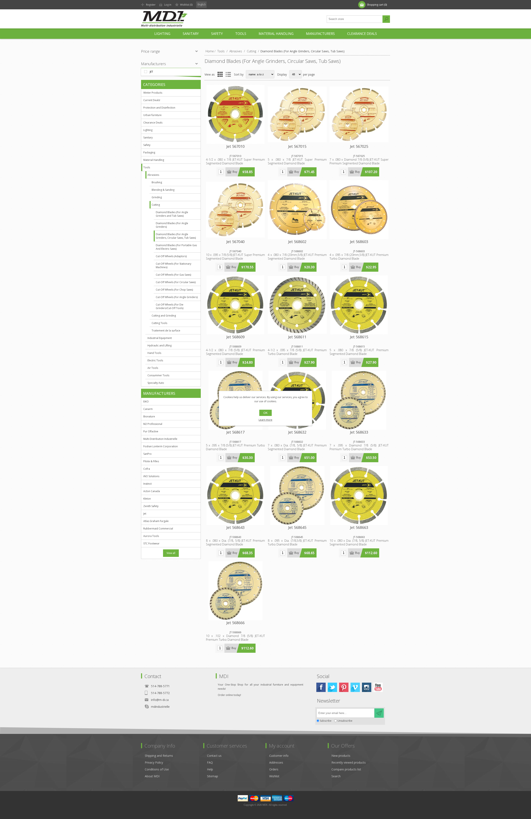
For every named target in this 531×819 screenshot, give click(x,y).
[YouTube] (378, 687)
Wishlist (274, 776)
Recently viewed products (348, 762)
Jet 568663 (359, 527)
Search (386, 19)
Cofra (146, 469)
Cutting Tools (159, 323)
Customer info (279, 756)
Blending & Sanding (163, 190)
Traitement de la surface (166, 330)
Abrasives (153, 175)
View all (171, 553)
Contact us (214, 756)
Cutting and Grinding (164, 315)
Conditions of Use (157, 769)
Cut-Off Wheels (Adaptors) (171, 256)
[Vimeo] (355, 687)
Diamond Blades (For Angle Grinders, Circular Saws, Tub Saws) (176, 236)
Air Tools (152, 368)
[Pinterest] (343, 687)
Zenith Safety (150, 506)
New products (340, 756)
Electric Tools (155, 360)
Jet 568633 (359, 432)
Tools (146, 167)
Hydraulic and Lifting (159, 345)
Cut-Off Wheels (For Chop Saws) (174, 289)
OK (265, 412)
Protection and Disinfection (159, 107)
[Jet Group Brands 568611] (297, 304)
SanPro (147, 454)
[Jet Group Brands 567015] (297, 114)
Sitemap (212, 776)
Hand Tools (154, 353)
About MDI (152, 776)
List (228, 74)
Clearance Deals (152, 122)
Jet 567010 (235, 146)
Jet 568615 (359, 336)
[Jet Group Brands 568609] (235, 304)
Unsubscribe (344, 720)
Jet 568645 (297, 527)
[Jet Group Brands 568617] (359, 400)
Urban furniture (152, 115)
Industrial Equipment (159, 338)
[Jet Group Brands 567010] (235, 114)
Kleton (147, 498)
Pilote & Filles (151, 461)
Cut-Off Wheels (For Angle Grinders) (177, 297)
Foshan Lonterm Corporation (160, 446)
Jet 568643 (235, 527)
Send (379, 713)
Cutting (156, 205)
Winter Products (152, 92)
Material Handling (153, 160)
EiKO (146, 401)
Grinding (157, 197)
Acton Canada (151, 491)
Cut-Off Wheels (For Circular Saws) (176, 282)
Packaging (149, 152)
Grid (220, 74)
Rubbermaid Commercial (158, 528)
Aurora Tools (151, 536)
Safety (146, 145)
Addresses (276, 762)
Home (210, 51)
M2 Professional (152, 424)
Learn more (265, 420)
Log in (167, 4)
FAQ (210, 762)
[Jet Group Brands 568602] (297, 209)
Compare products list (346, 769)
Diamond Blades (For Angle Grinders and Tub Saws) (172, 214)
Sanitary (148, 137)
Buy (235, 171)
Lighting (147, 130)
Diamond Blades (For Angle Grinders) (172, 225)
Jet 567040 (235, 241)
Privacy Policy (154, 762)
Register (151, 4)
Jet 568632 (297, 432)
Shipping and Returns (159, 756)
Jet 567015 (297, 146)
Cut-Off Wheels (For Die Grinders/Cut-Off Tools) (169, 306)
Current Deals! (151, 100)
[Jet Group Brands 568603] (359, 209)
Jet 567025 (359, 146)
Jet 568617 (235, 432)
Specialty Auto (155, 383)
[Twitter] (332, 687)
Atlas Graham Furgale (156, 521)
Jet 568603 (359, 241)
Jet (151, 71)
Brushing (157, 182)
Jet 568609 (235, 336)
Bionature (149, 416)
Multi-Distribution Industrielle (160, 439)
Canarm (148, 409)
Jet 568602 (297, 241)
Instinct (147, 483)
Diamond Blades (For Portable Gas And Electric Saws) (176, 247)
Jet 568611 (297, 336)
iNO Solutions (151, 476)
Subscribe (325, 720)
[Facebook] (321, 687)
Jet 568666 (235, 622)
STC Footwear (151, 543)
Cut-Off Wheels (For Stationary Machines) (173, 265)
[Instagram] (366, 687)
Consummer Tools (158, 375)
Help (210, 769)
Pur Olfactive (150, 431)
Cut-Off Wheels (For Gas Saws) (173, 274)
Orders (273, 769)
